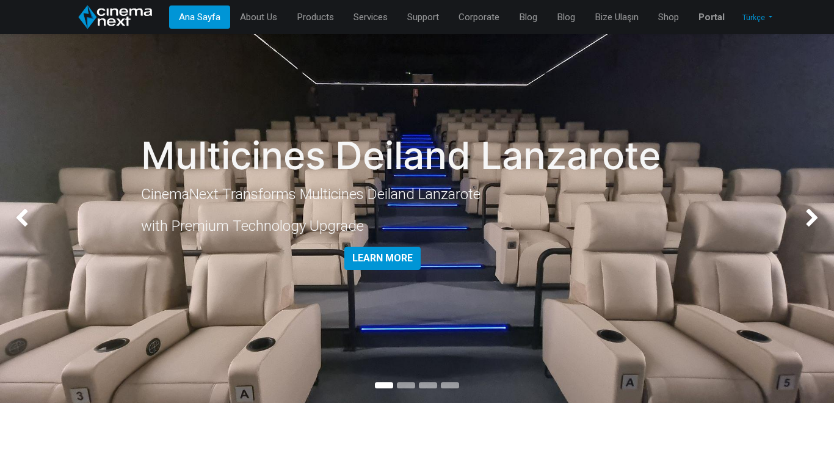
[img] (33, 218)
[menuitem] (199, 17)
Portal (711, 17)
